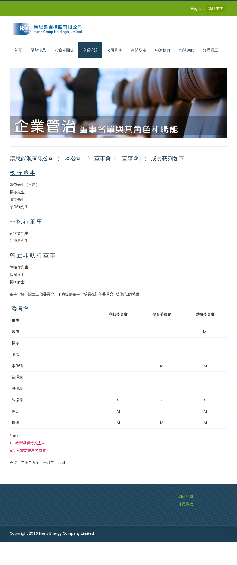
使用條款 (185, 504)
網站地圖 (185, 496)
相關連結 (186, 50)
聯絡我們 (162, 50)
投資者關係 (64, 50)
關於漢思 (38, 50)
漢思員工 (210, 50)
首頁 (18, 50)
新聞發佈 (138, 50)
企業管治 (90, 50)
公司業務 (114, 50)
